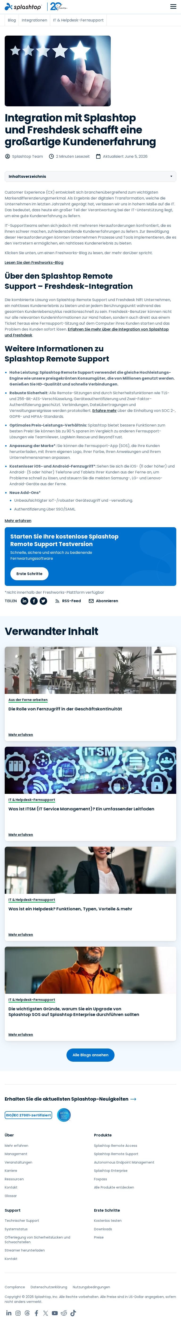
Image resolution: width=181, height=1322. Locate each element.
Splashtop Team (27, 156)
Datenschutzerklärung (49, 1287)
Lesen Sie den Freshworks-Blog (34, 262)
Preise (99, 1237)
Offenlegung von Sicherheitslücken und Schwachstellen (37, 1239)
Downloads (103, 1229)
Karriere (11, 1170)
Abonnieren (107, 601)
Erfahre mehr (104, 410)
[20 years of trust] (55, 6)
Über (9, 1135)
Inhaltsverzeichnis (27, 176)
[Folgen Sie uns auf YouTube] (55, 1313)
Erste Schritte (29, 573)
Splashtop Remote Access (115, 1145)
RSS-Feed (71, 601)
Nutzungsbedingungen (91, 1287)
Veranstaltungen (18, 1162)
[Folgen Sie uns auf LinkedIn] (9, 1313)
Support (13, 1210)
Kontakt (11, 1187)
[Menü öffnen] (173, 7)
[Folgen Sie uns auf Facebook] (36, 1313)
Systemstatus (16, 1229)
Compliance (15, 1287)
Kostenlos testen (108, 1220)
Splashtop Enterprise (111, 1170)
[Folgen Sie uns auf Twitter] (45, 1313)
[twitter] (43, 601)
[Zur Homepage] (23, 6)
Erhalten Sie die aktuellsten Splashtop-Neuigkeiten (66, 1099)
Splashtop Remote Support (116, 1154)
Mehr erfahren (18, 520)
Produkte (103, 1135)
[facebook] (34, 601)
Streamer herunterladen (25, 1250)
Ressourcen (14, 1179)
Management (16, 1154)
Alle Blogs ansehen (90, 1055)
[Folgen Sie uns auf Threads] (27, 1313)
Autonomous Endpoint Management (124, 1162)
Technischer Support (22, 1220)
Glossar (11, 1196)
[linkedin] (24, 601)
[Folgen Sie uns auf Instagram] (18, 1313)
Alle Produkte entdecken (114, 1187)
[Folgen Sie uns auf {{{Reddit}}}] (64, 1313)
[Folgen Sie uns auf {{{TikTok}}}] (73, 1313)
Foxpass (100, 1179)
